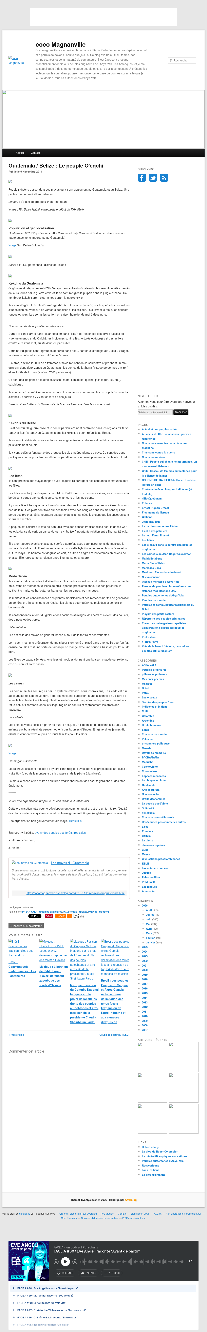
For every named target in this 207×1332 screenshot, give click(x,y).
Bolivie (146, 836)
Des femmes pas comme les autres (164, 822)
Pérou (145, 693)
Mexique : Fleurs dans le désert (161, 572)
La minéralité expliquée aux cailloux (164, 1156)
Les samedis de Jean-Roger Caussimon (166, 554)
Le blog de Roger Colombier (159, 1151)
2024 (145, 951)
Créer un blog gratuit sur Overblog (78, 1213)
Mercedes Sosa (151, 568)
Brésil (145, 688)
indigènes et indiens (154, 706)
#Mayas (92, 911)
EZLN (145, 863)
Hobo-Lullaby (150, 1147)
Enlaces (147, 503)
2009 (145, 1021)
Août (149, 910)
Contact (35, 153)
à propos (114, 1273)
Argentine (148, 720)
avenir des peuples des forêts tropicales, (61, 832)
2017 (145, 984)
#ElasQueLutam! (152, 498)
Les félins (148, 540)
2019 (145, 974)
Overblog (131, 1200)
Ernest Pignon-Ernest (155, 508)
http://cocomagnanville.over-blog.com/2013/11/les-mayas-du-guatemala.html (75, 893)
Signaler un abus (140, 1213)
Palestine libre (151, 877)
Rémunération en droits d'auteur (183, 1213)
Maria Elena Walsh (153, 563)
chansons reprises (153, 845)
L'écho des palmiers (154, 531)
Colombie (148, 716)
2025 (145, 947)
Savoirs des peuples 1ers (157, 702)
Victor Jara (148, 637)
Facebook (142, 178)
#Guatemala (70, 911)
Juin (148, 919)
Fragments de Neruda (155, 512)
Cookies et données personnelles (99, 1218)
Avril (149, 928)
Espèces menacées (154, 776)
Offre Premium (69, 1218)
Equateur (147, 831)
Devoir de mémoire (154, 753)
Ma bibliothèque (152, 558)
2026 (145, 905)
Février (150, 938)
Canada (146, 748)
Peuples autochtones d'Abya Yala (163, 595)
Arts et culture (150, 790)
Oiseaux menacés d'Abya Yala (160, 581)
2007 (145, 1030)
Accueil (20, 153)
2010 (145, 1016)
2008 (145, 1025)
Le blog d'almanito (153, 1174)
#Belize (83, 911)
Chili (145, 711)
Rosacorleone (150, 1165)
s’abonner (67, 1273)
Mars (149, 933)
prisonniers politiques (156, 743)
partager (91, 1273)
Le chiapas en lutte (154, 780)
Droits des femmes (153, 799)
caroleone (24, 1213)
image (12, 245)
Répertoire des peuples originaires (163, 618)
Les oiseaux (149, 697)
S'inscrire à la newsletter (26, 925)
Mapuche (147, 762)
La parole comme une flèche (159, 526)
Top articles (107, 1213)
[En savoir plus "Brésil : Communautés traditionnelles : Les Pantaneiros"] (152, 1071)
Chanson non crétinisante (158, 817)
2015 (145, 993)
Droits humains (151, 725)
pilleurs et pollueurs (154, 674)
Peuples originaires (154, 669)
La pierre (147, 840)
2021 (145, 965)
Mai (148, 924)
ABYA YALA (149, 665)
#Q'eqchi (104, 911)
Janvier (150, 942)
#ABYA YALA (29, 911)
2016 (145, 988)
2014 (145, 998)
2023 (145, 956)
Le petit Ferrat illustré (155, 535)
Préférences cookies (133, 1218)
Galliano (147, 517)
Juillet (150, 914)
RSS (164, 178)
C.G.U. (158, 1213)
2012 (145, 1007)
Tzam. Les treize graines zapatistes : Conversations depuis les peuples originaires (165, 627)
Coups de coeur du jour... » (114, 1035)
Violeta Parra (150, 641)
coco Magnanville (61, 44)
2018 (145, 979)
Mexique (147, 683)
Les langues (149, 886)
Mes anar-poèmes (153, 679)
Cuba (145, 850)
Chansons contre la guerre (158, 452)
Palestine (147, 739)
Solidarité (148, 808)
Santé (145, 730)
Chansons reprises (153, 457)
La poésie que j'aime (155, 803)
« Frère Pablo (16, 1035)
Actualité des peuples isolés (159, 429)
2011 (145, 1011)
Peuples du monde (154, 600)
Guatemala (148, 785)
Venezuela (148, 813)
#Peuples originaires (50, 911)
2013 (145, 1002)
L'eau (145, 826)
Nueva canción (151, 577)
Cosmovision (150, 766)
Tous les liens (150, 1170)
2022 (145, 961)
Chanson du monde (154, 734)
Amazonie (148, 891)
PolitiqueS (148, 882)
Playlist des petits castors (158, 614)
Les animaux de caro (155, 868)
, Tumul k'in (74, 821)
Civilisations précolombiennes (161, 859)
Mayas (146, 854)
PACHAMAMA (150, 757)
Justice (146, 872)
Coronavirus (149, 771)
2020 (145, 970)
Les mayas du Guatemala (70, 862)
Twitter (153, 178)
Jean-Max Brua (151, 521)
